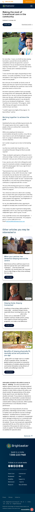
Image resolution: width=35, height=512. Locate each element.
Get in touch (28, 1)
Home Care (11, 473)
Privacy (4, 497)
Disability (10, 479)
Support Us (22, 479)
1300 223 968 (9, 1)
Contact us (17, 497)
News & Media (23, 484)
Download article (26, 24)
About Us (21, 482)
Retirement (11, 482)
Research (10, 484)
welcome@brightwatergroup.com (15, 221)
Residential (11, 476)
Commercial (22, 473)
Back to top (27, 436)
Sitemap (10, 497)
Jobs (20, 476)
